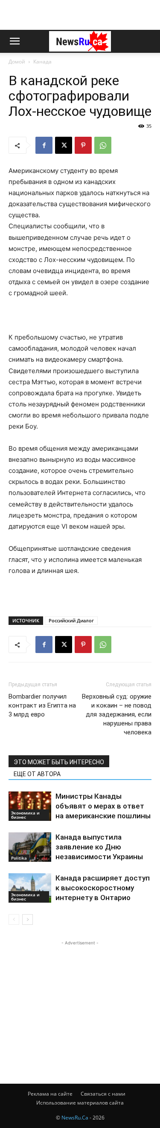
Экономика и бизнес (25, 815)
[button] (14, 41)
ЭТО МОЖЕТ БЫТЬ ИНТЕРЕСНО (59, 762)
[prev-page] (14, 919)
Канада (42, 61)
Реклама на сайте (50, 1093)
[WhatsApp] (102, 145)
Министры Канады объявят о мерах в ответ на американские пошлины (103, 806)
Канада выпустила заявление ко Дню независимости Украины (99, 847)
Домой (17, 61)
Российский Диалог (71, 620)
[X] (63, 145)
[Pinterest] (83, 145)
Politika (19, 858)
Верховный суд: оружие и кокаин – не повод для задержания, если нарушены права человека (116, 714)
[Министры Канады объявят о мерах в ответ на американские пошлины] (30, 806)
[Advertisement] (80, 15)
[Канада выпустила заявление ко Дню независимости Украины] (30, 847)
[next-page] (27, 919)
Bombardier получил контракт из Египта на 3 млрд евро (42, 705)
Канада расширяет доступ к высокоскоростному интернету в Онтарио (102, 888)
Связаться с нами (103, 1093)
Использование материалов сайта (80, 1102)
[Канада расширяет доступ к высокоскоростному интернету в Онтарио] (30, 888)
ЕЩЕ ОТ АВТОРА (37, 774)
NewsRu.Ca (74, 1117)
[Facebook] (43, 145)
